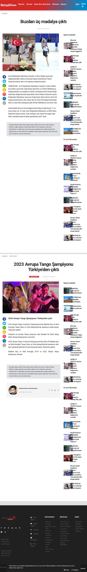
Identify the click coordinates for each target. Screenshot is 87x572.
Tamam (75, 570)
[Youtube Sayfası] (13, 528)
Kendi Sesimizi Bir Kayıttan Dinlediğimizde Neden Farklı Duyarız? (75, 189)
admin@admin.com (25, 392)
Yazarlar (29, 4)
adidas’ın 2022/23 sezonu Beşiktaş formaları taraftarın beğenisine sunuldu (75, 73)
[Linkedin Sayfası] (16, 528)
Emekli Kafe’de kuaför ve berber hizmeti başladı (76, 87)
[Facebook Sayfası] (2, 528)
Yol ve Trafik (64, 524)
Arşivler (36, 534)
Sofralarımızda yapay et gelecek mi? (76, 96)
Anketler (78, 524)
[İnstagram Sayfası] (9, 528)
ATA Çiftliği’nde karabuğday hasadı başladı (75, 131)
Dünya (47, 544)
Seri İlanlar (63, 538)
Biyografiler (79, 526)
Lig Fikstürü (64, 531)
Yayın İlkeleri (5, 542)
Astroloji (78, 531)
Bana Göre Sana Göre (42, 4)
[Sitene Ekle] (6, 532)
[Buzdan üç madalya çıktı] (31, 52)
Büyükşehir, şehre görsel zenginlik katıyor (76, 104)
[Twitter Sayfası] (5, 528)
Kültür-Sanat (13, 256)
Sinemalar (63, 536)
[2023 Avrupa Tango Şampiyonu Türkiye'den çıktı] (31, 297)
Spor (46, 547)
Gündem (48, 542)
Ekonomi (55, 4)
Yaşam (47, 551)
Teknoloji (48, 535)
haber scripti (4, 569)
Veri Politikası (5, 544)
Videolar (21, 4)
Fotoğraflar (49, 540)
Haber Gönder (5, 555)
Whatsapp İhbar (6, 553)
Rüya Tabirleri (79, 529)
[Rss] (20, 528)
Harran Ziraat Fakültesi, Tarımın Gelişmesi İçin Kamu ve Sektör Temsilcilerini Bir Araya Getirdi (76, 117)
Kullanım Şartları (6, 551)
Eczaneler (63, 529)
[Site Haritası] (2, 532)
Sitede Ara (78, 522)
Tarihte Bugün (65, 533)
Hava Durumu (64, 522)
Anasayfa (5, 13)
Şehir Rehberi (64, 540)
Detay (67, 570)
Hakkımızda (5, 539)
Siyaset (63, 4)
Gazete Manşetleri (63, 543)
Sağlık (47, 537)
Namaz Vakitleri (65, 526)
